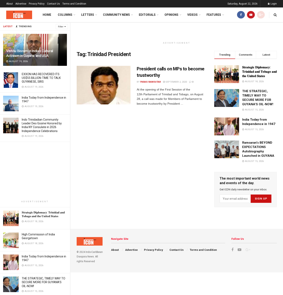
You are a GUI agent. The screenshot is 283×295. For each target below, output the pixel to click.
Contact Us (53, 3)
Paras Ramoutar (150, 82)
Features (214, 14)
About (9, 3)
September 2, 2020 (176, 82)
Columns (65, 14)
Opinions (171, 14)
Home (47, 14)
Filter (60, 26)
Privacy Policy (37, 3)
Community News (116, 14)
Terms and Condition (74, 3)
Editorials (147, 14)
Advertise (20, 3)
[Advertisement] (35, 171)
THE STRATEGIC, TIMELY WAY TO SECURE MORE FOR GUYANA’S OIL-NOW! (43, 282)
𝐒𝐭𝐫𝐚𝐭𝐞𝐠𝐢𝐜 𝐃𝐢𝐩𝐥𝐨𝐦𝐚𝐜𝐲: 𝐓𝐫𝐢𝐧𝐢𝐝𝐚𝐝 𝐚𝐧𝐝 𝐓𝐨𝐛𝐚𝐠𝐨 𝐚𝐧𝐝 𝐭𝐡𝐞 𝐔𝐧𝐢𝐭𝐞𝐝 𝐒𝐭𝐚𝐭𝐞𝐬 (259, 71)
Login (273, 3)
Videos (192, 14)
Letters (87, 14)
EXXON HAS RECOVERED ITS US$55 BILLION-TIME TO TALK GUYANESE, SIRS (41, 77)
